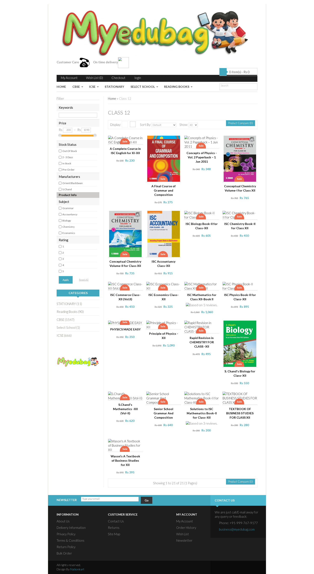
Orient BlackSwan (72, 183)
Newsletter (184, 540)
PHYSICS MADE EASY (125, 329)
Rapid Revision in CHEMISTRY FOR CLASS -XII (201, 342)
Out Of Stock (69, 151)
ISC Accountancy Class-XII (163, 264)
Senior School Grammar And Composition (163, 413)
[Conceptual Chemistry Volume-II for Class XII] (126, 215)
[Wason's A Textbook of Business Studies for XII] (126, 443)
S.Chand (67, 189)
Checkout (118, 78)
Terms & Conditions (70, 540)
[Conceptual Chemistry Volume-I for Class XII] (240, 139)
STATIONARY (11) (69, 304)
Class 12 (125, 98)
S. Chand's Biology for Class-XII (239, 373)
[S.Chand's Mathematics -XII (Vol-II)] (126, 395)
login (138, 78)
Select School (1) (68, 327)
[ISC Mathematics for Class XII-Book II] (202, 286)
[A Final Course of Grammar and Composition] (164, 139)
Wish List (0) (94, 78)
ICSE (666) (64, 335)
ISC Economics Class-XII (163, 297)
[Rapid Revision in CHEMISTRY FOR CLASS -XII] (202, 324)
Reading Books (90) (70, 312)
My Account (69, 78)
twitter (226, 567)
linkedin (243, 567)
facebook (218, 567)
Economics (68, 233)
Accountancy (69, 214)
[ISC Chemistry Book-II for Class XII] (240, 215)
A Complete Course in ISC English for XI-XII (125, 151)
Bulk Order (64, 553)
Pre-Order (68, 169)
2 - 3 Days (67, 157)
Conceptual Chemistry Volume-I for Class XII (240, 188)
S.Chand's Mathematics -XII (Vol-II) (125, 409)
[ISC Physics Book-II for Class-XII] (240, 286)
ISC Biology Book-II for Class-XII (202, 226)
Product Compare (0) (240, 123)
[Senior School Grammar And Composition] (164, 395)
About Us (63, 521)
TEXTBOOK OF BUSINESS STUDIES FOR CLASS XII (240, 413)
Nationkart (77, 569)
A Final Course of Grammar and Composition (163, 190)
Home (112, 98)
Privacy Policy (66, 534)
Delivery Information (71, 527)
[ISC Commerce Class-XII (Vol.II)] (126, 286)
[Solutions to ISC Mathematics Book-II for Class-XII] (202, 395)
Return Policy (66, 547)
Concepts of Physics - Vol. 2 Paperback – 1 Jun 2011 (201, 157)
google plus (235, 567)
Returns (113, 527)
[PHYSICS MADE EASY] (126, 324)
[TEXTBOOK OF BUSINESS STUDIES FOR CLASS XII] (240, 395)
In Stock (66, 163)
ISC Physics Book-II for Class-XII (240, 297)
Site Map (114, 534)
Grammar (68, 208)
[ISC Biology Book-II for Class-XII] (202, 215)
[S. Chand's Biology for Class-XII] (240, 324)
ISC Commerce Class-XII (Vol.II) (125, 297)
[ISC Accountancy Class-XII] (164, 215)
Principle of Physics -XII (163, 336)
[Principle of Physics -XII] (164, 324)
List (125, 124)
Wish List (182, 534)
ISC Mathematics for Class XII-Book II (201, 297)
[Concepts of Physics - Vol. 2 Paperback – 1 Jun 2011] (202, 139)
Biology (66, 220)
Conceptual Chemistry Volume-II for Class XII (125, 264)
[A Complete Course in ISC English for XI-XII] (126, 139)
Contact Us (116, 521)
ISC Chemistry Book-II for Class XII (239, 226)
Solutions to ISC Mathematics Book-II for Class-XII (202, 413)
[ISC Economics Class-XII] (164, 286)
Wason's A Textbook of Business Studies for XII (125, 460)
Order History (186, 527)
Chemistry (68, 226)
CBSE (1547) (65, 319)
